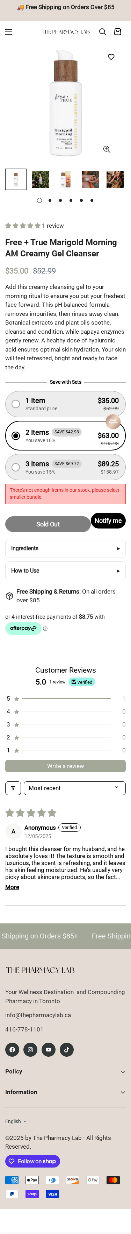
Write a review (65, 766)
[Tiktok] (67, 1050)
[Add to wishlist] (111, 57)
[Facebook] (12, 1050)
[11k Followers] (30, 1050)
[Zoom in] (107, 149)
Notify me (108, 520)
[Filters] (13, 788)
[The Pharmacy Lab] (65, 32)
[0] (118, 32)
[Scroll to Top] (118, 1197)
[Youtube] (49, 1050)
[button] (23, 225)
